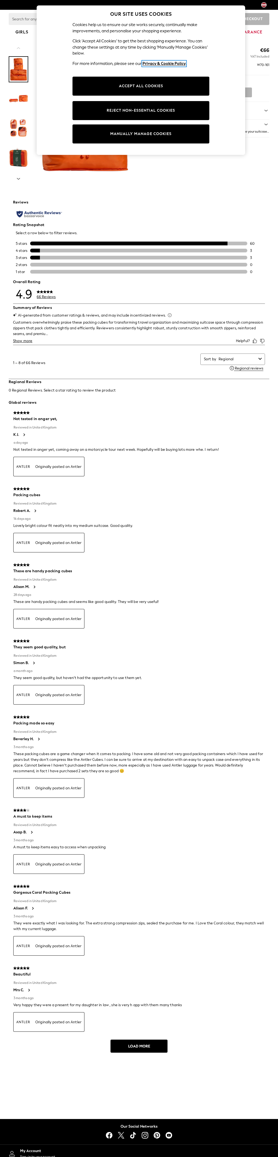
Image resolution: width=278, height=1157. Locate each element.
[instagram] (145, 1135)
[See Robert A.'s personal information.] (35, 511)
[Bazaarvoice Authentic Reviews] (39, 214)
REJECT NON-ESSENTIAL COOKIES (141, 110)
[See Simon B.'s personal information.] (33, 663)
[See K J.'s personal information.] (24, 435)
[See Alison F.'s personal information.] (32, 908)
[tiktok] (133, 1135)
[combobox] (237, 359)
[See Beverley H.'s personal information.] (38, 739)
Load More (139, 1046)
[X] (121, 1135)
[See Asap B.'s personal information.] (31, 832)
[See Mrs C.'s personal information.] (29, 990)
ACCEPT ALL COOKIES (141, 86)
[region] (141, 80)
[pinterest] (157, 1135)
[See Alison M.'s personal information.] (34, 587)
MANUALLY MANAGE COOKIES (141, 134)
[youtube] (169, 1135)
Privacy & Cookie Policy (164, 63)
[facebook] (109, 1135)
